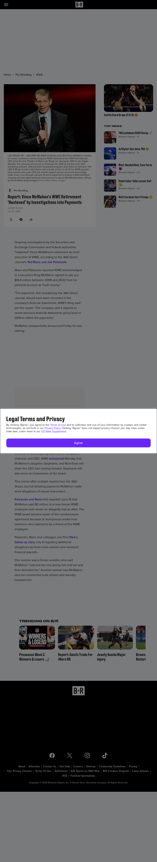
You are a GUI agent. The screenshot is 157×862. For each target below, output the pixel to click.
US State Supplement (53, 431)
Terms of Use (58, 425)
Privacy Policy (53, 428)
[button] (78, 443)
